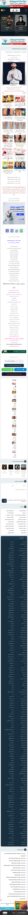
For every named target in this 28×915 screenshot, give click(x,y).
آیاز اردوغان (11, 559)
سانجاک (11, 701)
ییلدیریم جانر (11, 842)
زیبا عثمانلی (23, 694)
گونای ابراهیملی (10, 778)
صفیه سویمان (22, 738)
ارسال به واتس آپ (6, 369)
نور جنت (11, 818)
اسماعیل (23, 588)
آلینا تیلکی (23, 553)
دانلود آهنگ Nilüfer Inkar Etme (19, 868)
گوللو (12, 776)
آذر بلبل (11, 544)
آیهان (12, 568)
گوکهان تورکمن (22, 771)
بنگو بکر (11, 626)
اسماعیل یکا (11, 588)
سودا (21, 28)
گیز (12, 780)
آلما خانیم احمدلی (22, 550)
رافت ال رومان (22, 678)
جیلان (12, 652)
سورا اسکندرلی (22, 718)
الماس (24, 595)
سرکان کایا (11, 705)
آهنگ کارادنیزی (10, 521)
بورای (12, 628)
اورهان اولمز (11, 603)
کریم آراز (11, 754)
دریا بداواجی (23, 667)
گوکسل (24, 767)
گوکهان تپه (11, 769)
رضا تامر (23, 683)
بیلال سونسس (10, 632)
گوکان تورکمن (23, 765)
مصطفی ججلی (22, 798)
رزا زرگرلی (11, 678)
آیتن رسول (11, 561)
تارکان (12, 639)
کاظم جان (11, 749)
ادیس (12, 581)
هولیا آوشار (11, 831)
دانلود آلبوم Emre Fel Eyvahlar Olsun (18, 887)
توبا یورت (23, 643)
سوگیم (12, 718)
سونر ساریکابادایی (10, 720)
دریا (24, 665)
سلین (12, 712)
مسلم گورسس (10, 795)
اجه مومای (23, 577)
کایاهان (24, 754)
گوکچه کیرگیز (11, 765)
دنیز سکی (23, 672)
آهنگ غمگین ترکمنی (9, 524)
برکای (12, 619)
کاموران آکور (11, 751)
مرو (12, 793)
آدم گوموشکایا (22, 544)
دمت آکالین (11, 667)
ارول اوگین (23, 586)
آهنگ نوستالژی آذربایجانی (20, 521)
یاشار (24, 840)
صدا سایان (11, 736)
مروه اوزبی (23, 795)
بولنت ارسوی (11, 630)
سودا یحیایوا (11, 716)
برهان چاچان (11, 621)
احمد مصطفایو (22, 579)
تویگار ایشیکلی (22, 645)
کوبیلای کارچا (23, 756)
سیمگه (12, 727)
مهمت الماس (10, 804)
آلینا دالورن (11, 553)
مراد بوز (11, 787)
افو (24, 592)
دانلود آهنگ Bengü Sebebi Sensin (18, 882)
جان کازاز (23, 648)
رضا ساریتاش (11, 683)
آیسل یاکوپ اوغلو (10, 564)
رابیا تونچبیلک (10, 676)
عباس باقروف (23, 740)
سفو (12, 709)
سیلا (12, 725)
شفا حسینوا (23, 734)
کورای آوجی (11, 756)
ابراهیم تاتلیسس (10, 570)
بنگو (24, 626)
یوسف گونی (23, 842)
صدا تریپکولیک (22, 736)
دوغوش (24, 674)
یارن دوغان (11, 837)
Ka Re (24, 542)
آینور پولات (23, 568)
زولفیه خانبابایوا (10, 692)
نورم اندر (11, 820)
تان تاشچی (23, 641)
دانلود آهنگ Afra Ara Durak (19, 891)
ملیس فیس (23, 802)
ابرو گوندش (11, 572)
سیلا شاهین (23, 727)
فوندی (24, 749)
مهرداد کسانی (23, 804)
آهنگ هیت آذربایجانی (21, 519)
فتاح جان (11, 743)
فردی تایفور (11, 745)
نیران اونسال (11, 822)
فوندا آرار (11, 747)
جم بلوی (23, 652)
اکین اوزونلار (11, 592)
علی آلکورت (11, 740)
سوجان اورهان (22, 716)
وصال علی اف (10, 833)
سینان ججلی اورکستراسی (8, 729)
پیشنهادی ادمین (10, 513)
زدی (12, 687)
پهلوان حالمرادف (22, 637)
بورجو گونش (23, 630)
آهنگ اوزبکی (23, 532)
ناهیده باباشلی (22, 813)
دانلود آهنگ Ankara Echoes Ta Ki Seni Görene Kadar (14, 865)
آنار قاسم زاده (10, 555)
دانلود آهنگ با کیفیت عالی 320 (13, 365)
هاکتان (24, 829)
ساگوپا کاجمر (23, 701)
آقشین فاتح (11, 548)
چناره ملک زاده (10, 656)
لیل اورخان (23, 782)
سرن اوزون (23, 707)
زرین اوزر (23, 690)
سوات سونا (11, 714)
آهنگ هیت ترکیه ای (9, 515)
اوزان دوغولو (11, 606)
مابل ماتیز (11, 782)
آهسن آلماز (23, 559)
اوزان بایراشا (23, 606)
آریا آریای (11, 546)
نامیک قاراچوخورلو (10, 811)
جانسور (11, 648)
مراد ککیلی (11, 789)
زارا (24, 687)
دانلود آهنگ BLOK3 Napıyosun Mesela (17, 884)
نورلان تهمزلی (23, 820)
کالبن (24, 751)
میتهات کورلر (11, 807)
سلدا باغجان (23, 712)
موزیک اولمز (21, 338)
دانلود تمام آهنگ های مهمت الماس (14, 374)
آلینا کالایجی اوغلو (22, 555)
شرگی (12, 731)
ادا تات (12, 579)
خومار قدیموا (10, 661)
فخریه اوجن (23, 745)
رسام (24, 681)
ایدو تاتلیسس (10, 612)
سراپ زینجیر (23, 703)
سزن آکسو (11, 707)
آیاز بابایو (23, 561)
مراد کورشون (23, 791)
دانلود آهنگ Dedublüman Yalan (19, 872)
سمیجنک (23, 714)
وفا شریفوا (23, 835)
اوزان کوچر (23, 608)
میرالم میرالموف (22, 809)
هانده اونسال (10, 829)
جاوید (24, 650)
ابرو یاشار (23, 575)
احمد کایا (11, 577)
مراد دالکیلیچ (23, 789)
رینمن (12, 685)
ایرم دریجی (23, 614)
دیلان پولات (11, 674)
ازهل (12, 586)
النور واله (11, 595)
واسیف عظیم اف (22, 833)
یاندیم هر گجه (7, 28)
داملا (24, 663)
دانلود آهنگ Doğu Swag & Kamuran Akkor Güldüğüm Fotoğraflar (14, 855)
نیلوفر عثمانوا (10, 824)
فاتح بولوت (23, 743)
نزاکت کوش (23, 815)
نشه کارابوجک (10, 815)
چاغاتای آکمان (10, 654)
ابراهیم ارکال (23, 570)
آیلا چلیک (11, 566)
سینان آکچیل (23, 729)
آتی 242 (11, 542)
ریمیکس (23, 513)
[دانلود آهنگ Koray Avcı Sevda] (20, 20)
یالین (12, 840)
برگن (24, 621)
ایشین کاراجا (23, 617)
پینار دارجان (23, 639)
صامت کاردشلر (10, 734)
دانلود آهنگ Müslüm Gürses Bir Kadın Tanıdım (16, 877)
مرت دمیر (23, 793)
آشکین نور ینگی (22, 548)
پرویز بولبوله (11, 634)
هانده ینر (23, 831)
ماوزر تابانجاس (22, 787)
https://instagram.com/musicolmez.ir (14, 344)
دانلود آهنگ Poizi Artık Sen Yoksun (18, 870)
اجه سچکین (11, 575)
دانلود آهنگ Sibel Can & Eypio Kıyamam (17, 860)
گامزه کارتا (11, 762)
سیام (12, 723)
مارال (24, 784)
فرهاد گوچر (23, 747)
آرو (24, 546)
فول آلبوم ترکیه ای (22, 510)
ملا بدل (24, 800)
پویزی (12, 637)
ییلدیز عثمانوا (10, 844)
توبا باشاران (11, 641)
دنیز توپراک (11, 670)
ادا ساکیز (23, 581)
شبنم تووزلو (23, 731)
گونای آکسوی (23, 778)
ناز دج (24, 811)
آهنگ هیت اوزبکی (10, 517)
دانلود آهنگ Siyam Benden (20, 875)
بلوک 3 (12, 623)
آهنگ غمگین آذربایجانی (9, 526)
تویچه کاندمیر (10, 643)
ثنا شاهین (11, 645)
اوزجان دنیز (11, 608)
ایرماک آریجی (11, 614)
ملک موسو (11, 800)
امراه (24, 599)
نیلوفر (24, 824)
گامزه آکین (23, 762)
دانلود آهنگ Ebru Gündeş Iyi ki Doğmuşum (17, 894)
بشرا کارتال (23, 623)
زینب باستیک (23, 698)
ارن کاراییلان (11, 583)
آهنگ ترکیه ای (23, 530)
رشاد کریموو (11, 681)
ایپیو (24, 612)
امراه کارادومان (10, 599)
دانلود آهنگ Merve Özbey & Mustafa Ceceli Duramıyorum (16, 897)
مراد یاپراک (11, 791)
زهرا (12, 690)
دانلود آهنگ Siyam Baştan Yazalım (18, 863)
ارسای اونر (23, 583)
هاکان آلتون (11, 826)
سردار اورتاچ (23, 705)
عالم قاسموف (10, 738)
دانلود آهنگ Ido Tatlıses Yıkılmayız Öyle (17, 858)
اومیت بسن (23, 610)
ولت (12, 835)
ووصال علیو (23, 837)
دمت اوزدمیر (23, 670)
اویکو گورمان (11, 610)
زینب (24, 696)
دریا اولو (11, 665)
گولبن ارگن (11, 773)
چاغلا (24, 656)
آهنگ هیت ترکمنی (22, 517)
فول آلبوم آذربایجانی (9, 510)
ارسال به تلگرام (19, 369)
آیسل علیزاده (23, 564)
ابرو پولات (23, 572)
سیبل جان (23, 725)
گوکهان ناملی (11, 771)
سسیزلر (24, 709)
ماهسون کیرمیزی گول (9, 784)
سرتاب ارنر (11, 703)
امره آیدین (23, 601)
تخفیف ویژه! (7, 908)
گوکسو (12, 767)
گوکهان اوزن (23, 769)
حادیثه (24, 659)
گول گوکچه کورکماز (22, 773)
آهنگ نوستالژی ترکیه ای (9, 519)
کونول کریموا (23, 760)
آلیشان (12, 550)
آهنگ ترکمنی (11, 530)
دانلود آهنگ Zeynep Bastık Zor (19, 889)
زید (12, 694)
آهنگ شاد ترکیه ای (22, 528)
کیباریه (12, 760)
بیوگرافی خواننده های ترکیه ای (20, 515)
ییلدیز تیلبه (23, 844)
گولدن (24, 776)
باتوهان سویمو (10, 617)
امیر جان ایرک (23, 603)
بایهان (24, 619)
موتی (24, 807)
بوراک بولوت (23, 628)
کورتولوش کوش (22, 758)
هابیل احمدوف (22, 826)
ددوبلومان (11, 663)
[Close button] (27, 910)
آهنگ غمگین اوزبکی (21, 526)
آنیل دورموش (10, 557)
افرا (24, 590)
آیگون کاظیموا (22, 566)
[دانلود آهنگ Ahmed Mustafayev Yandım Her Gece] (7, 20)
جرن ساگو (11, 650)
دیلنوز (24, 676)
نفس (24, 818)
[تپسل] (0, 0)
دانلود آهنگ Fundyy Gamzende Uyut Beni (17, 880)
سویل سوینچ (23, 723)
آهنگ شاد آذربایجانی (9, 528)
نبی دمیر (11, 813)
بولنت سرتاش (23, 632)
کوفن (12, 758)
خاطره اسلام (11, 659)
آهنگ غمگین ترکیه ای (21, 524)
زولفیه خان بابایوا (22, 692)
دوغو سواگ (11, 672)
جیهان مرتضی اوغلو (22, 654)
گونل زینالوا (23, 780)
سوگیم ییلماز (23, 720)
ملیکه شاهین (11, 802)
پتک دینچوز (23, 634)
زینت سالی (11, 698)
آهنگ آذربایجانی (10, 532)
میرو (12, 809)
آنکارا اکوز (23, 557)
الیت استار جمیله (10, 597)
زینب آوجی (11, 696)
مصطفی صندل (10, 798)
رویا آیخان (23, 685)
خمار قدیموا (23, 661)
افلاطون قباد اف (10, 590)
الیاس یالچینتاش (22, 597)
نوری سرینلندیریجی (22, 822)
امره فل (11, 601)
